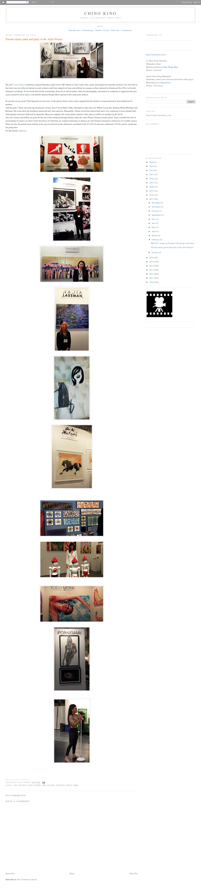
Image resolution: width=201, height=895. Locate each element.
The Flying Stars (171, 67)
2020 (151, 186)
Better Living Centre (30, 785)
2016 (151, 257)
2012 (151, 273)
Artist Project (19, 84)
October (155, 210)
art (15, 785)
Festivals (115, 30)
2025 (151, 166)
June (154, 223)
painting (60, 785)
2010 (151, 282)
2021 (151, 182)
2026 (151, 162)
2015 (151, 261)
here (25, 130)
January (155, 252)
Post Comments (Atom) (27, 879)
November (156, 206)
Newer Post (10, 873)
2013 (151, 269)
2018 (151, 194)
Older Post (133, 873)
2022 (151, 178)
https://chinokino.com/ (156, 54)
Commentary (126, 30)
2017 (151, 199)
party (69, 785)
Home (72, 873)
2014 (151, 265)
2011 (151, 278)
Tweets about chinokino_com (158, 115)
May (154, 227)
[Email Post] (43, 782)
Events (106, 30)
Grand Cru (165, 82)
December (156, 202)
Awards (98, 30)
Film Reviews (74, 30)
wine (75, 785)
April (154, 231)
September (156, 215)
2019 (151, 190)
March (155, 235)
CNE (44, 785)
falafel (51, 785)
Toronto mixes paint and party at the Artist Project (34, 39)
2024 (151, 170)
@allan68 (157, 70)
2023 (151, 174)
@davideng (158, 85)
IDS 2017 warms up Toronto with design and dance (172, 243)
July (154, 219)
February (156, 239)
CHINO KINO (100, 13)
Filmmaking (88, 30)
